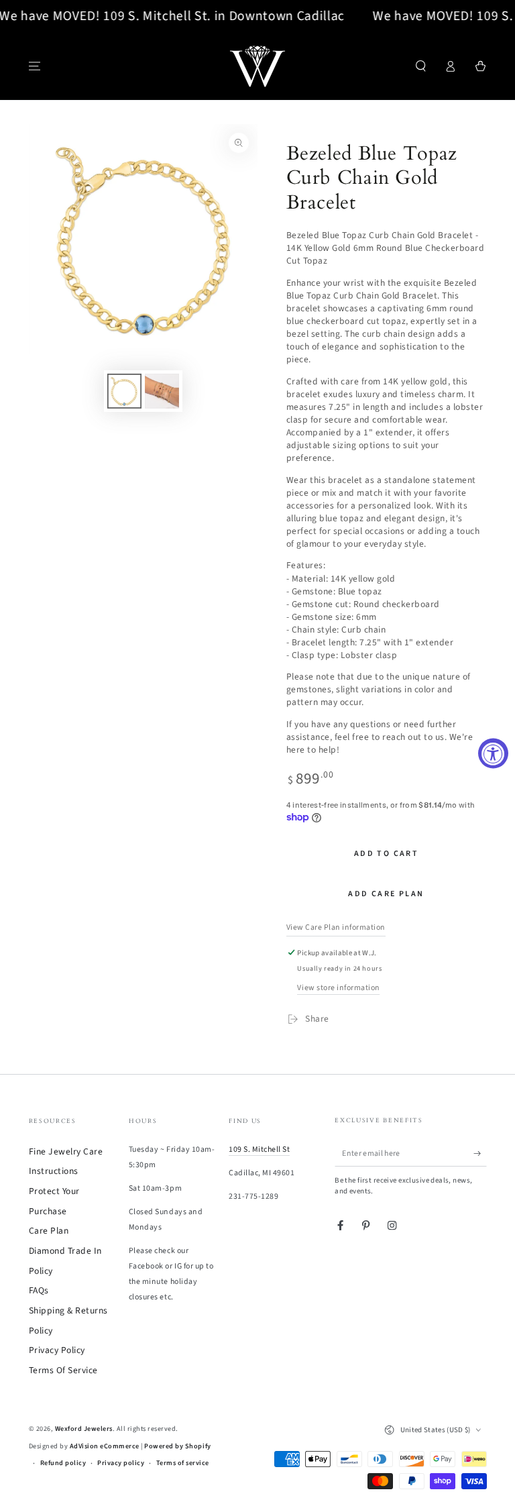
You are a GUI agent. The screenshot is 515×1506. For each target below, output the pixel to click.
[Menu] (35, 66)
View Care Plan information (336, 927)
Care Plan (49, 1230)
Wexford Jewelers (84, 1429)
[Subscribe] (480, 1153)
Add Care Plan (386, 894)
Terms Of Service (63, 1370)
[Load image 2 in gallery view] (162, 391)
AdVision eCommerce (104, 1446)
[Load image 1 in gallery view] (124, 391)
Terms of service (182, 1463)
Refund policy (63, 1463)
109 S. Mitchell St (259, 1149)
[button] (421, 66)
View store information (338, 987)
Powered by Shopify (177, 1446)
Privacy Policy (57, 1350)
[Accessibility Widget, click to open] (493, 753)
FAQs (39, 1290)
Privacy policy (120, 1463)
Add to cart (386, 853)
